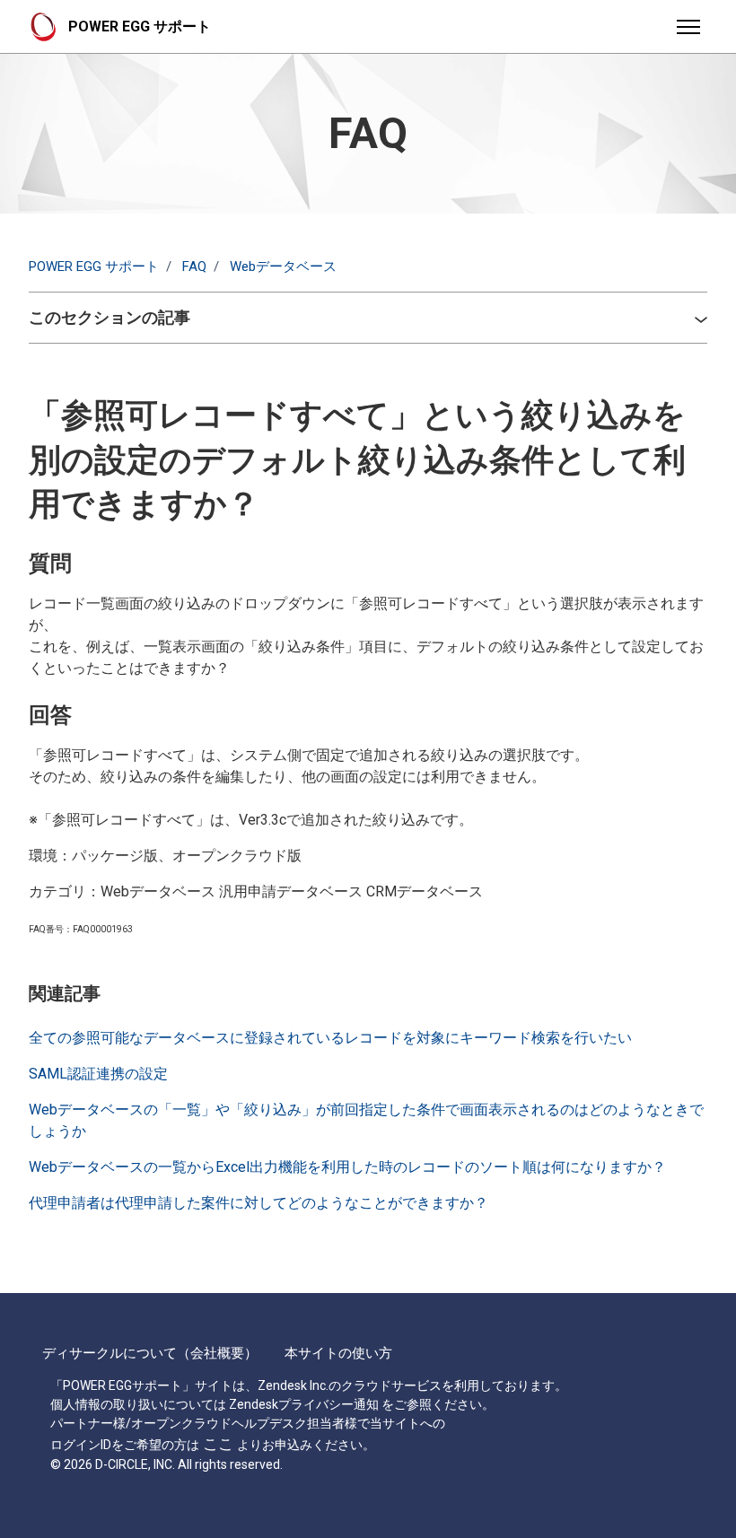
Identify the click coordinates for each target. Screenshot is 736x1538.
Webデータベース (283, 266)
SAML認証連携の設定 (98, 1073)
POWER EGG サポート (94, 266)
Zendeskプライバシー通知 (304, 1404)
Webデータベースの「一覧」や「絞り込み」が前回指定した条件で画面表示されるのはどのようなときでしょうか (366, 1120)
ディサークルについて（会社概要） (150, 1353)
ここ (218, 1444)
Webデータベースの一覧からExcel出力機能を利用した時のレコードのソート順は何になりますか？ (347, 1166)
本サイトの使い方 (338, 1353)
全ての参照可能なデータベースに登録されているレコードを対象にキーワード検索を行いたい (330, 1037)
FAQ (194, 266)
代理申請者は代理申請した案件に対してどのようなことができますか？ (258, 1202)
